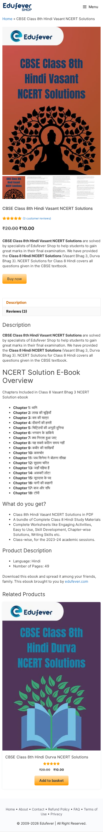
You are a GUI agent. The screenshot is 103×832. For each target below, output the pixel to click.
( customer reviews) (37, 218)
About (23, 809)
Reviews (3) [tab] (16, 311)
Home (7, 18)
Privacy (56, 814)
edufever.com (76, 581)
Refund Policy (59, 809)
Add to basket (51, 780)
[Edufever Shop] (17, 7)
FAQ (77, 809)
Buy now (14, 279)
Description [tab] (16, 302)
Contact (38, 809)
